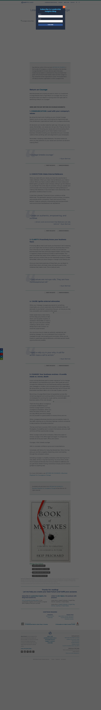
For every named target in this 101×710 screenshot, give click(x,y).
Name (40, 14)
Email (39, 19)
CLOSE (64, 7)
